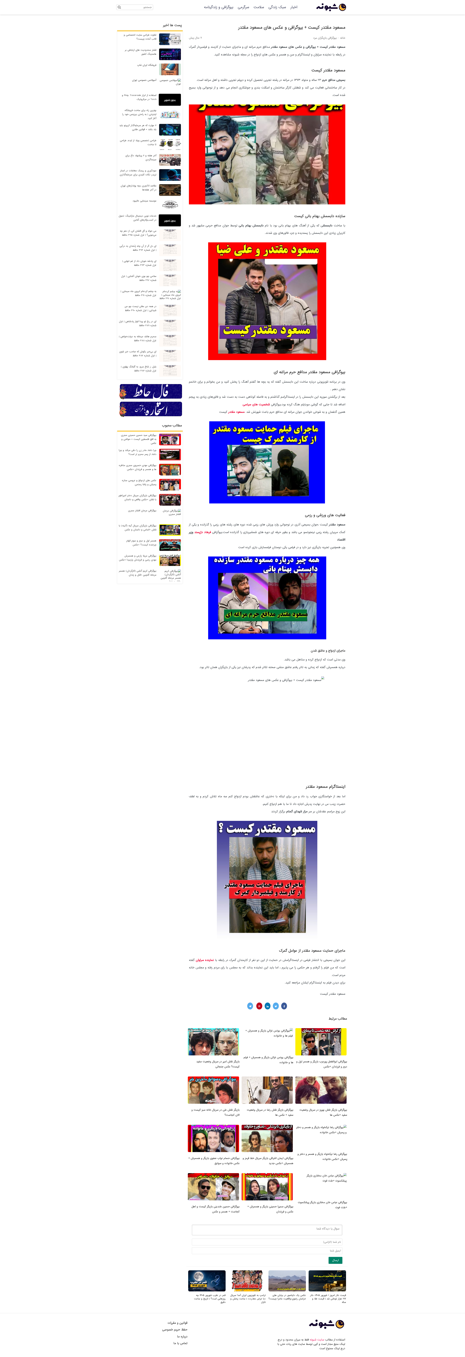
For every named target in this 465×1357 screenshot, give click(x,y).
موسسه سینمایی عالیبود (144, 201)
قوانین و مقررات (177, 1323)
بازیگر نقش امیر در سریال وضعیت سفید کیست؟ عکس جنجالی (218, 1064)
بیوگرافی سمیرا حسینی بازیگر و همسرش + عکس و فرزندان (270, 1209)
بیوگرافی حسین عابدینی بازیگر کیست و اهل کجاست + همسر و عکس (215, 1209)
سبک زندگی (277, 7)
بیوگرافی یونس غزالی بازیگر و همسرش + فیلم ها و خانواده (268, 1059)
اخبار (293, 7)
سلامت (259, 7)
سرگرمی (243, 7)
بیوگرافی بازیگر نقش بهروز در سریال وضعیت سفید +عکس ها (323, 1112)
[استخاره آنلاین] (151, 416)
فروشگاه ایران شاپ (146, 65)
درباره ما (182, 1336)
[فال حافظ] (151, 399)
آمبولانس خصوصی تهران (144, 80)
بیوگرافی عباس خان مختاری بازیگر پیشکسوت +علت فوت (322, 1204)
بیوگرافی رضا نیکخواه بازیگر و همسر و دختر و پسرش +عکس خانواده (322, 1156)
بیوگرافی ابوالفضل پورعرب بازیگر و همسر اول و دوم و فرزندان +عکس (321, 1064)
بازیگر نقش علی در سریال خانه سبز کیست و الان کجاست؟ (215, 1112)
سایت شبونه (317, 1340)
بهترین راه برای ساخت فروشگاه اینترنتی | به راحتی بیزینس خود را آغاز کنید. (139, 114)
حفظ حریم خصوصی (174, 1329)
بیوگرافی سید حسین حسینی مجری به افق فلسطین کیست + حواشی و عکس (138, 439)
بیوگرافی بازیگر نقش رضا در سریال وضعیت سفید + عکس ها (270, 1112)
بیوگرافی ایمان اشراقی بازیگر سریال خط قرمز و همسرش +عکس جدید (268, 1160)
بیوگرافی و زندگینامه (218, 7)
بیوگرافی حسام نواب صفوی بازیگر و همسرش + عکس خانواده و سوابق (214, 1160)
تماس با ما (180, 1343)
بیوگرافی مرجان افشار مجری (142, 510)
